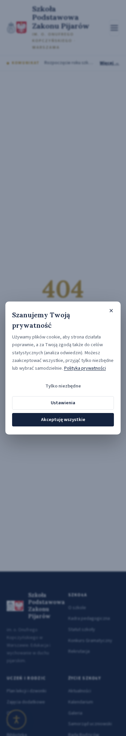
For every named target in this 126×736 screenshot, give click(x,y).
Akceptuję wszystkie (63, 419)
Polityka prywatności (85, 368)
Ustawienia (63, 402)
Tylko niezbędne (63, 385)
